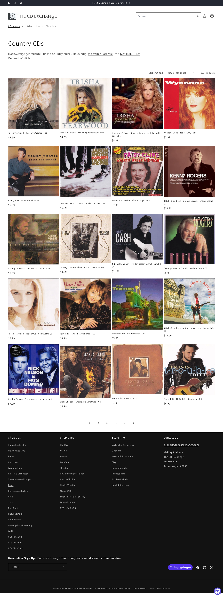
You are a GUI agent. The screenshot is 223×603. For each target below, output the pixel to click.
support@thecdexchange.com (181, 445)
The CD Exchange (67, 588)
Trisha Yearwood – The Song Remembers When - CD (84, 132)
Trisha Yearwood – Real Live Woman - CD (27, 133)
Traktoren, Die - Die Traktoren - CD (128, 333)
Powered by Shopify (83, 588)
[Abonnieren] (63, 567)
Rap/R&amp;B (15, 513)
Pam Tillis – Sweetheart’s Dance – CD (77, 333)
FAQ (114, 462)
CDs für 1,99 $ (15, 536)
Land (10, 485)
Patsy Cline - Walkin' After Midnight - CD (131, 200)
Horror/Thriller (68, 479)
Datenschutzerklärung (120, 588)
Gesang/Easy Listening (20, 525)
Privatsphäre (118, 473)
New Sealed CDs (16, 450)
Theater (64, 468)
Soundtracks (15, 519)
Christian (13, 462)
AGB (135, 588)
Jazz (10, 502)
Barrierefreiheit (120, 479)
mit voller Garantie (100, 54)
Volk (10, 496)
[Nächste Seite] (133, 422)
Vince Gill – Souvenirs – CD (124, 398)
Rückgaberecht (120, 468)
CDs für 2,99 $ (15, 542)
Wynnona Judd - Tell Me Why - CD (180, 132)
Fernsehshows (67, 502)
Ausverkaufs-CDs (17, 445)
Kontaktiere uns (120, 485)
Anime (63, 456)
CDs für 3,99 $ (15, 548)
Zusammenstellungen (20, 479)
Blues (11, 456)
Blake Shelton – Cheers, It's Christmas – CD (80, 402)
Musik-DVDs (66, 490)
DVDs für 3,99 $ (68, 508)
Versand (143, 588)
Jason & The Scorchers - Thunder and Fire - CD (82, 203)
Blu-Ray (64, 445)
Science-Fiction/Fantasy (72, 496)
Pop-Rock (13, 508)
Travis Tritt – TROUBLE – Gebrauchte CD (183, 399)
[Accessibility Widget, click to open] (217, 591)
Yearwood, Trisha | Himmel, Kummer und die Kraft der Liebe (136, 134)
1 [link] (89, 423)
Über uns (116, 450)
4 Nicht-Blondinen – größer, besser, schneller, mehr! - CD (189, 202)
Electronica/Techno (18, 490)
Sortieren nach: (156, 72)
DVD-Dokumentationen (72, 473)
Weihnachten (15, 468)
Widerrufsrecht (101, 588)
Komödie (65, 462)
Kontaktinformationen (160, 588)
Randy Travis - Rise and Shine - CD (24, 200)
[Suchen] (197, 16)
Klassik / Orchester (18, 473)
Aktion (63, 450)
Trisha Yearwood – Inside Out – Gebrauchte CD (30, 333)
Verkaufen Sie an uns (123, 445)
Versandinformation (122, 456)
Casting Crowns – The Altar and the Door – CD (30, 268)
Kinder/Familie (68, 485)
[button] (15, 26)
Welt (10, 531)
